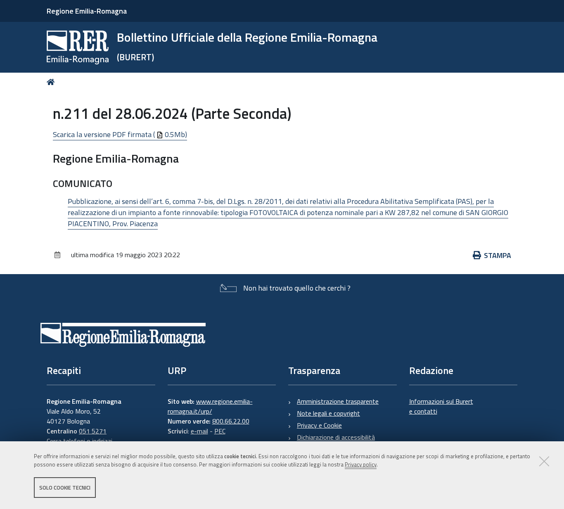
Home (52, 81)
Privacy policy (361, 465)
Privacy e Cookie (319, 425)
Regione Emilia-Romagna (87, 11)
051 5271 (93, 431)
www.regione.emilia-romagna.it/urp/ (210, 406)
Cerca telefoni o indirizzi (79, 441)
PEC (219, 431)
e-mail (199, 431)
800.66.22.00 (230, 421)
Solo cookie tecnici (64, 487)
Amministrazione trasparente (338, 401)
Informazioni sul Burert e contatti (441, 406)
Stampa (497, 255)
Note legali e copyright (328, 413)
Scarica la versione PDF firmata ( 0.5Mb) (120, 134)
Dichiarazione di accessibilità (336, 437)
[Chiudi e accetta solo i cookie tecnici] (544, 461)
